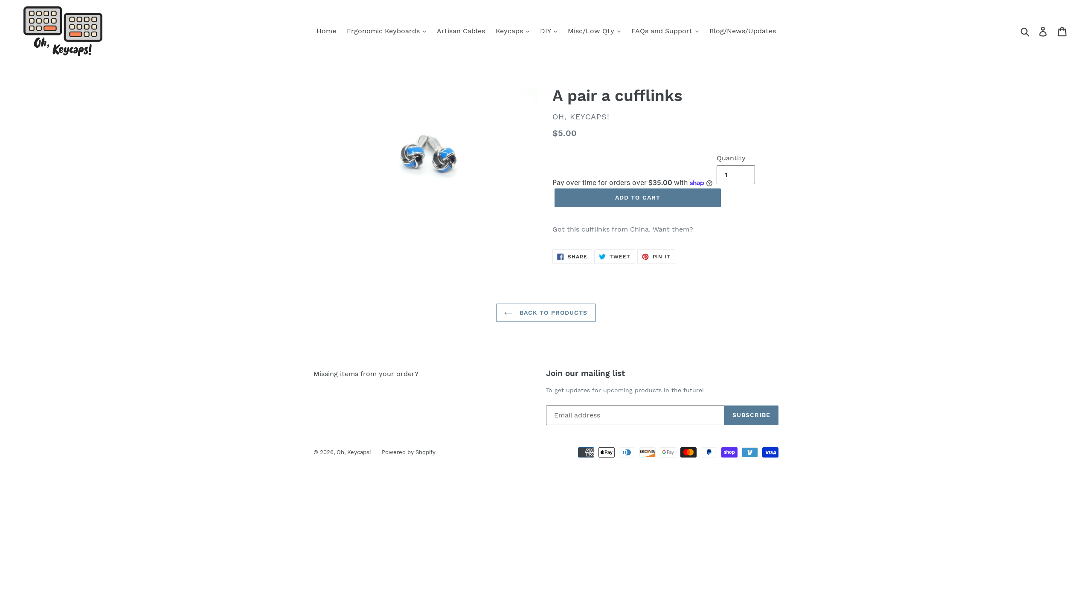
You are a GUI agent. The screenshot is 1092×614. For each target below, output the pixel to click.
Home (326, 31)
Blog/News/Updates (742, 31)
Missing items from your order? (366, 374)
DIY (546, 31)
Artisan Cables (461, 31)
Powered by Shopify (409, 452)
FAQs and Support (662, 31)
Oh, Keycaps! (354, 452)
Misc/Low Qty (592, 31)
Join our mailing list (585, 373)
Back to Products (552, 312)
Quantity (731, 158)
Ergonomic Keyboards (384, 31)
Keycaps (510, 31)
